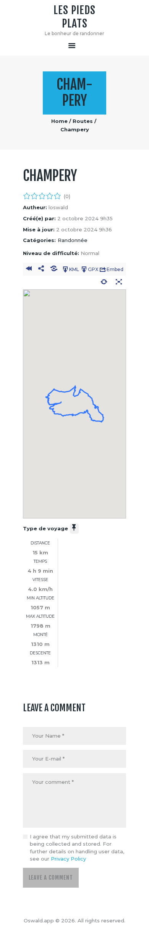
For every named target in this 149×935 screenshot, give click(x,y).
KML (74, 269)
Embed (115, 269)
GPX (93, 269)
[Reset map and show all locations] (103, 283)
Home (59, 121)
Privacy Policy (68, 859)
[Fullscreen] (118, 283)
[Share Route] (41, 269)
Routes (83, 121)
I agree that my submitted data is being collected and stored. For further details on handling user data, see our (77, 847)
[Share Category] (54, 269)
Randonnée (72, 240)
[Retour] (28, 269)
